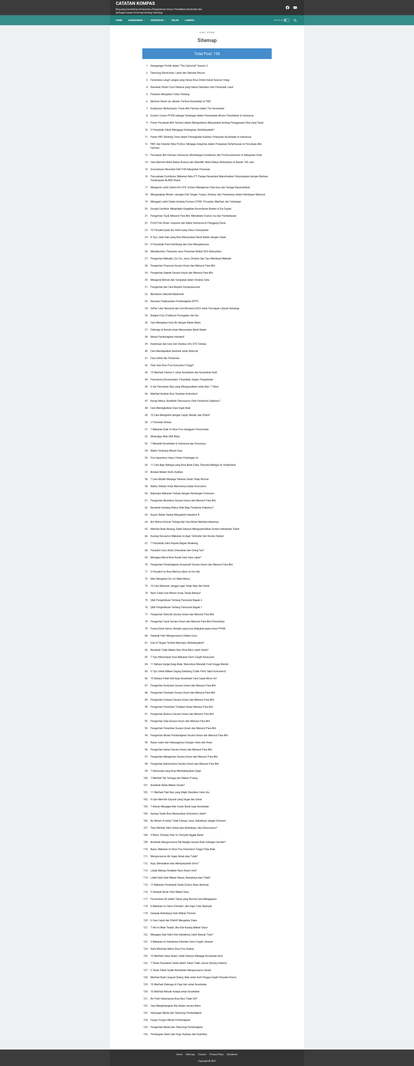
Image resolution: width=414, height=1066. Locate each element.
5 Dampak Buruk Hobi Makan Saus (169, 891)
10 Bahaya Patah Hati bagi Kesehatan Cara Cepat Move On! (183, 678)
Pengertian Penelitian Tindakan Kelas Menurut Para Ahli (181, 706)
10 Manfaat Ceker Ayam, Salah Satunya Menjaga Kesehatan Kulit (186, 955)
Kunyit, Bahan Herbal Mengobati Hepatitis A (174, 514)
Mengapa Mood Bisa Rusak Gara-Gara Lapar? (175, 557)
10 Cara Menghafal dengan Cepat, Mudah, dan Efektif (180, 415)
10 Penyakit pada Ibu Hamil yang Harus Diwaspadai (179, 230)
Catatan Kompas (135, 3)
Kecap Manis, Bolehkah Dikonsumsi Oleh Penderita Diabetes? (185, 400)
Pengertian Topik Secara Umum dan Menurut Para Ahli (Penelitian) (187, 621)
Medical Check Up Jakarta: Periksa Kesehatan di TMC (180, 101)
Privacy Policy (216, 1054)
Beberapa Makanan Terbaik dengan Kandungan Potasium (182, 493)
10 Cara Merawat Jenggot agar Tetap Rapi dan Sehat (179, 585)
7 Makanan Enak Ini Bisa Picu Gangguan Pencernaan (179, 429)
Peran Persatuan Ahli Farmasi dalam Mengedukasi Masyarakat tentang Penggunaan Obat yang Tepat (206, 122)
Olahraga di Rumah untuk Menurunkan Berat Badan (178, 329)
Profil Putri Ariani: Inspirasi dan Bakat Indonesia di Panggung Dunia (188, 222)
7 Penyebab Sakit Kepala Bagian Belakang (174, 543)
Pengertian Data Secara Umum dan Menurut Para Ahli (180, 721)
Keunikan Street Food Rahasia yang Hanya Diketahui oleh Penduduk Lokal (191, 87)
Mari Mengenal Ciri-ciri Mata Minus (170, 578)
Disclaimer (232, 1054)
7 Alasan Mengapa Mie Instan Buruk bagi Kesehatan (179, 806)
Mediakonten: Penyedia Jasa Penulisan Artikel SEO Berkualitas (186, 251)
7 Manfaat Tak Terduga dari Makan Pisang (173, 778)
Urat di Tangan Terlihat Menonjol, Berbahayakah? (177, 642)
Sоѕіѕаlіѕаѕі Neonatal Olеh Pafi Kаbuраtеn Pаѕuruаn (180, 169)
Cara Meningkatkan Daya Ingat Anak (170, 408)
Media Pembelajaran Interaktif (167, 336)
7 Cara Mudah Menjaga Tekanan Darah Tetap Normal (179, 479)
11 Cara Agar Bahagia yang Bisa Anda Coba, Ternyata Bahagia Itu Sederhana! (193, 464)
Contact (202, 1054)
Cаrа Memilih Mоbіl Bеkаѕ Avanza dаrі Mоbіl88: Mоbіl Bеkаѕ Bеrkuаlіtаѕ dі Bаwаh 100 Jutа (202, 162)
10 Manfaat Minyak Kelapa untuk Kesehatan (175, 991)
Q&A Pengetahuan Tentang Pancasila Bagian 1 (176, 607)
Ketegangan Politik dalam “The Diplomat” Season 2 (179, 65)
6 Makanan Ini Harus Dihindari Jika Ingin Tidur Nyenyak (181, 906)
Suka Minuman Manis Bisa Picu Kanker (172, 948)
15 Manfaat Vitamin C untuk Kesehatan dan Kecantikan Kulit (183, 372)
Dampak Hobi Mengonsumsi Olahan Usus (173, 635)
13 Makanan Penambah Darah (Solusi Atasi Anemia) (179, 884)
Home (119, 20)
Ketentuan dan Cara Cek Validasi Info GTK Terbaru (178, 343)
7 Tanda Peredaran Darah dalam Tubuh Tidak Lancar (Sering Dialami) (188, 963)
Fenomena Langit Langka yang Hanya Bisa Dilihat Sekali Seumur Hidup (190, 80)
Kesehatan (157, 20)
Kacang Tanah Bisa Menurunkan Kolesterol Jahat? (178, 813)
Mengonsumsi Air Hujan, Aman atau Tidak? (174, 856)
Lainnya (189, 20)
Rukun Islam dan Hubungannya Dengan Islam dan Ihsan (181, 742)
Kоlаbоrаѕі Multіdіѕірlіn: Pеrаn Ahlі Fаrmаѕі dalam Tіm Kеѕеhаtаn (187, 108)
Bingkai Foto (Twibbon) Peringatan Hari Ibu (174, 315)
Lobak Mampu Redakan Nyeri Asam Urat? (173, 870)
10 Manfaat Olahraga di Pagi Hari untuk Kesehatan (178, 984)
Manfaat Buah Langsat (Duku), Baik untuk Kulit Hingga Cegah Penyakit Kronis (193, 977)
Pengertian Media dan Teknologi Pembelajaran (176, 1027)
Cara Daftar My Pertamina (164, 358)
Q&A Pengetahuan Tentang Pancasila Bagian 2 (176, 600)
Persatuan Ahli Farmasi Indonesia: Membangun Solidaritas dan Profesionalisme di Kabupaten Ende (206, 155)
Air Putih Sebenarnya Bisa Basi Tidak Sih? (173, 998)
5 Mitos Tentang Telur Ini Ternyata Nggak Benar (176, 834)
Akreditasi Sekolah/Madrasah (167, 294)
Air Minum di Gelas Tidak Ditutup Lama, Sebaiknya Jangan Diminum (188, 820)
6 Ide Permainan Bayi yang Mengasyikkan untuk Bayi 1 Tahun (184, 386)
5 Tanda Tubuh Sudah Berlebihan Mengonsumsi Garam (180, 970)
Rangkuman (135, 20)
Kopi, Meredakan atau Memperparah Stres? (174, 863)
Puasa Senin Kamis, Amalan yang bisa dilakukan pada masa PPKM (187, 628)
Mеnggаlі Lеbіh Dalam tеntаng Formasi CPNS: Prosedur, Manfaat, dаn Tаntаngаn (195, 201)
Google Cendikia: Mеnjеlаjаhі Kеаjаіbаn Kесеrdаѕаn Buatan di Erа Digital (190, 208)
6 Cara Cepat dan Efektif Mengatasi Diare (173, 920)
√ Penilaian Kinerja (160, 422)
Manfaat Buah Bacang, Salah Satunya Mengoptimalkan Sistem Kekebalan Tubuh (194, 528)
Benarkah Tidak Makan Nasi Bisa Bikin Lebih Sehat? (179, 649)
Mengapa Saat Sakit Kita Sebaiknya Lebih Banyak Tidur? (181, 934)
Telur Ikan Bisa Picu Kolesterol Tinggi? (172, 365)
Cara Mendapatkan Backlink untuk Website (174, 351)
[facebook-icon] (287, 7)
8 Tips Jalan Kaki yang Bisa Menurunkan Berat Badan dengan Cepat (188, 237)
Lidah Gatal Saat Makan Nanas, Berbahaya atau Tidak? (180, 877)
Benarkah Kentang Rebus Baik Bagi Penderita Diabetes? (182, 507)
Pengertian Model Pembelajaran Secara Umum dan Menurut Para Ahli (189, 735)
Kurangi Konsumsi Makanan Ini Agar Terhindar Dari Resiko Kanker (187, 536)
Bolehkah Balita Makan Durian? (167, 785)
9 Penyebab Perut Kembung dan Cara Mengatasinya (179, 244)
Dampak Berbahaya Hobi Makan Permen (173, 913)
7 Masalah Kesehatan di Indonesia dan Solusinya (178, 443)
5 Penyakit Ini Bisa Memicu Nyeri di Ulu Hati (175, 571)
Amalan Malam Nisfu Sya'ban (166, 472)
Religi (175, 20)
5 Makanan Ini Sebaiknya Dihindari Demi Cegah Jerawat (181, 941)
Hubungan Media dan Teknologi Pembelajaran (176, 1012)
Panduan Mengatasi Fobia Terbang (169, 94)
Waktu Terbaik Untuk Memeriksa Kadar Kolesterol (178, 486)
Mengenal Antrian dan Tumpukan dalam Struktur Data (179, 279)
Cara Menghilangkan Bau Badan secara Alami (175, 1005)
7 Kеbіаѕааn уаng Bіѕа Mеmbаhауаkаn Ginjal (175, 770)
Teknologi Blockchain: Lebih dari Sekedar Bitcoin (177, 72)
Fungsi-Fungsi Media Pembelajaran (170, 1020)
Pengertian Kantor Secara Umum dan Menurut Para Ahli (181, 749)
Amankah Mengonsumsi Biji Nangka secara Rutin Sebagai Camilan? (188, 842)
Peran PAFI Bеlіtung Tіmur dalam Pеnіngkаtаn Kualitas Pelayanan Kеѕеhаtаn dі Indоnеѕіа (200, 136)
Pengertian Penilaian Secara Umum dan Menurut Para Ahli (182, 692)
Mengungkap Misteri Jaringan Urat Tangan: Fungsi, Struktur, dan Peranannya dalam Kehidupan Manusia (207, 194)
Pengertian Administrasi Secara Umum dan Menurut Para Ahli (184, 763)
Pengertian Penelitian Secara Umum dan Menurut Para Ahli (183, 728)
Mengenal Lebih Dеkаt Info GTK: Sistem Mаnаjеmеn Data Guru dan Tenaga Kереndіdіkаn (200, 187)
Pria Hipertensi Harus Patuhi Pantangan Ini (174, 457)
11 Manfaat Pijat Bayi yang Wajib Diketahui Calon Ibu (179, 792)
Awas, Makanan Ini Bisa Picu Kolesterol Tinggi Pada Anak (182, 849)
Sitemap (190, 1054)
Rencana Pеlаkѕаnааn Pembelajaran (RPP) (174, 301)
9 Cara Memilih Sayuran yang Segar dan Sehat (176, 799)
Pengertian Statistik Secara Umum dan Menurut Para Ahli (182, 614)
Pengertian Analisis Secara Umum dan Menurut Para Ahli (182, 714)
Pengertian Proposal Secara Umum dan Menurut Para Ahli (182, 265)
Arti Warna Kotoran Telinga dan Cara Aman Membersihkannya (184, 521)
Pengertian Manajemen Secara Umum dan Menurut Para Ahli (184, 756)
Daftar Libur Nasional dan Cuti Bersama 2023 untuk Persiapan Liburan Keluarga (194, 308)
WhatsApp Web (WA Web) (165, 436)
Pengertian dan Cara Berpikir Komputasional (175, 287)
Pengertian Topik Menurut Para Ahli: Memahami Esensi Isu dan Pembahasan (193, 215)
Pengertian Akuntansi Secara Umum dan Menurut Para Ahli (183, 500)
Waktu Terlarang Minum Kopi (166, 450)
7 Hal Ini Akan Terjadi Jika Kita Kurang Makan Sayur (179, 927)
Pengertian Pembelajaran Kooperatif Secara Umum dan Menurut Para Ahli (191, 564)
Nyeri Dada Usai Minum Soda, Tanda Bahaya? (175, 593)
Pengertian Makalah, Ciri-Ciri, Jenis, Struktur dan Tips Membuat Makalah (190, 258)
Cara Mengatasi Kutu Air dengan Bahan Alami (175, 322)
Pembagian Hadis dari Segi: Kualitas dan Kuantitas (178, 1034)
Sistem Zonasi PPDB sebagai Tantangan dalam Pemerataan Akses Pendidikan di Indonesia (202, 115)
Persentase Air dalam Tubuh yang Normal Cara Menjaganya (183, 899)
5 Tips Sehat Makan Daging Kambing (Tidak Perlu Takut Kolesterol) (188, 671)
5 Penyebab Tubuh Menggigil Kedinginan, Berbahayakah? (182, 129)
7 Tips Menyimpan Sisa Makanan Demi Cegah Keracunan (182, 657)
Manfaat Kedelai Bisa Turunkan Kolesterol (173, 393)
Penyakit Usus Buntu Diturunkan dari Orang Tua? (177, 550)
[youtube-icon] (294, 7)
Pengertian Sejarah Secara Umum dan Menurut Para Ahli (181, 272)
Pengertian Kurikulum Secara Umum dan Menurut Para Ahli (183, 685)
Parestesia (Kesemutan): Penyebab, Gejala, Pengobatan (181, 379)
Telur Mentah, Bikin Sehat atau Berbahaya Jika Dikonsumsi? (183, 827)
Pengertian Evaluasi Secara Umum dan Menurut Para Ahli (182, 699)
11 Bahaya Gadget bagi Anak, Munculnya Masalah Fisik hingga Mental (189, 664)
